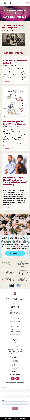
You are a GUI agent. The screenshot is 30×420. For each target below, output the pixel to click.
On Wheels (15, 365)
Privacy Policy (16, 418)
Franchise (15, 370)
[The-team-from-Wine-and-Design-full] (13, 45)
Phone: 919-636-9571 (15, 313)
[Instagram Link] (17, 378)
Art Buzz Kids (15, 361)
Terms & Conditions (9, 418)
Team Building (15, 363)
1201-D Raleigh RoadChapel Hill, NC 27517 (15, 311)
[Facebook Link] (13, 378)
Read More (6, 81)
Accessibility (22, 418)
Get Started (15, 253)
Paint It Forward (15, 367)
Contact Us (15, 371)
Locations (15, 368)
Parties (15, 360)
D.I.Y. (15, 364)
